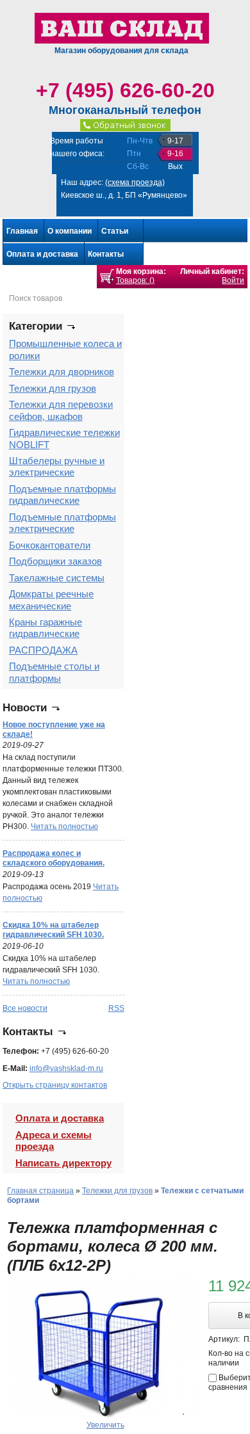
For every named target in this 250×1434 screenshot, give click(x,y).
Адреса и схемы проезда (53, 1140)
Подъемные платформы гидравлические (62, 494)
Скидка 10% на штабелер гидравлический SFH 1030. (53, 930)
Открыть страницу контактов (55, 1085)
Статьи (114, 231)
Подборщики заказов (55, 561)
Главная (22, 231)
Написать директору (63, 1162)
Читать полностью (64, 826)
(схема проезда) (135, 182)
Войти (233, 280)
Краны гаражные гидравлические (45, 627)
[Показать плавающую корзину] (107, 276)
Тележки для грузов (52, 388)
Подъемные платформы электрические (62, 523)
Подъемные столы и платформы (54, 672)
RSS (116, 1008)
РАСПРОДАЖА (43, 650)
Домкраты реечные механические (51, 599)
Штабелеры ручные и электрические (56, 466)
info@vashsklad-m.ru (66, 1068)
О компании (69, 231)
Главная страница (40, 1190)
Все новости (25, 1008)
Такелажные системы (56, 577)
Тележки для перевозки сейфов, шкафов (61, 410)
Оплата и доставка (42, 254)
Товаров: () (135, 280)
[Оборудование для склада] (122, 27)
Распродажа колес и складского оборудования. (53, 858)
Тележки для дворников (61, 371)
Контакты (106, 254)
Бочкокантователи (49, 545)
